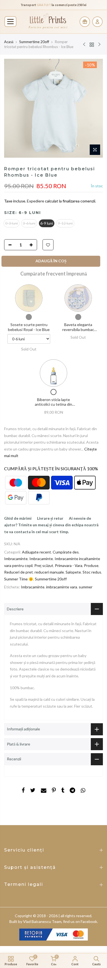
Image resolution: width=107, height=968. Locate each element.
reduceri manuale (49, 572)
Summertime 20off (34, 42)
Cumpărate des (66, 552)
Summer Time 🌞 (18, 579)
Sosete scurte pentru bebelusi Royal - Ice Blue (29, 327)
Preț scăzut (43, 565)
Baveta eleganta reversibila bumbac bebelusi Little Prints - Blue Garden (78, 331)
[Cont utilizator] (97, 21)
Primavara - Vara (68, 565)
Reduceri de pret (18, 572)
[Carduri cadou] (85, 21)
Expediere (36, 201)
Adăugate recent (36, 552)
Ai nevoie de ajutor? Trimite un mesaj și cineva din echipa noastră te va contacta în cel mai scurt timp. (51, 525)
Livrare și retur (50, 518)
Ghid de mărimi (18, 518)
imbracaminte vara (61, 587)
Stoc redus (92, 572)
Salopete (73, 572)
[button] (10, 21)
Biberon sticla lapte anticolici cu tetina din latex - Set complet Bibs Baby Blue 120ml (53, 406)
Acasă (8, 42)
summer (85, 587)
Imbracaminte (16, 558)
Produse (91, 565)
